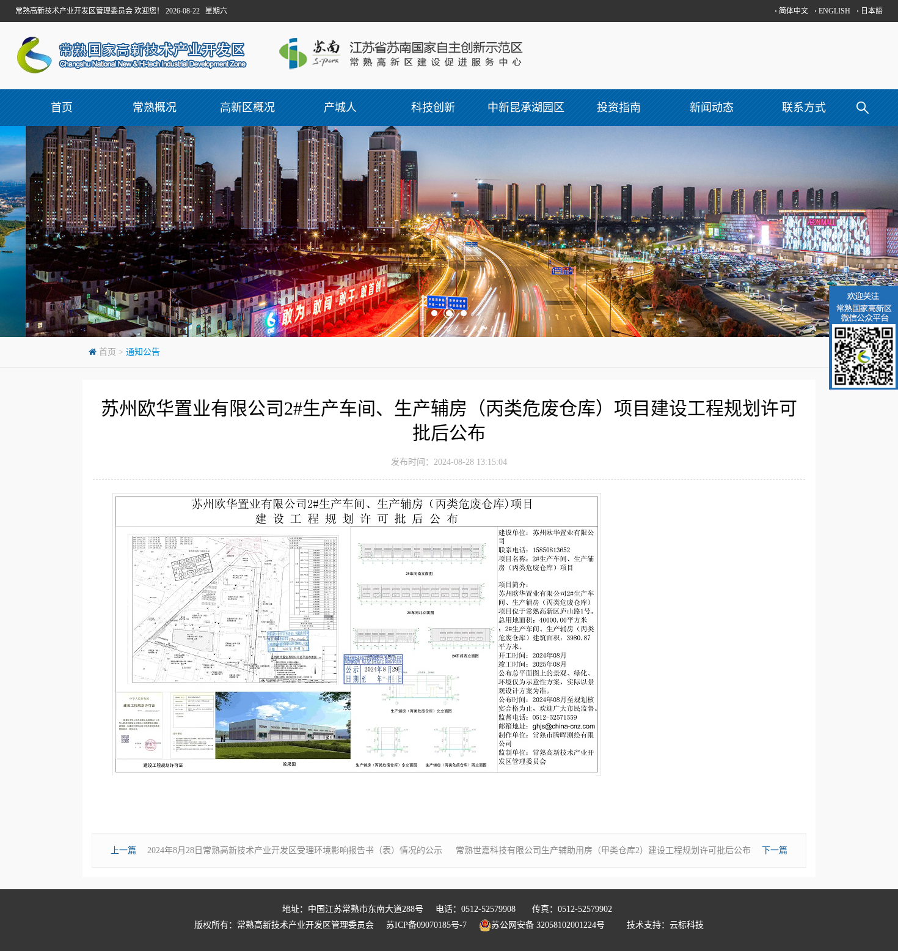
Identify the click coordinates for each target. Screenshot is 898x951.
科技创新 (433, 108)
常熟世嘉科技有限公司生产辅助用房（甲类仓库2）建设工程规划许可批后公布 (603, 850)
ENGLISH (832, 11)
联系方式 (804, 108)
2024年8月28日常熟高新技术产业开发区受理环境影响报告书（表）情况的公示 (294, 850)
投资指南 (619, 108)
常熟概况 (155, 108)
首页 (62, 108)
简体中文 (791, 11)
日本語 (869, 11)
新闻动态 (712, 108)
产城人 (340, 108)
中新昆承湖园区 (525, 108)
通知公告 (143, 352)
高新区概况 (247, 108)
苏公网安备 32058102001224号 (553, 925)
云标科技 (687, 925)
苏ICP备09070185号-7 (426, 925)
